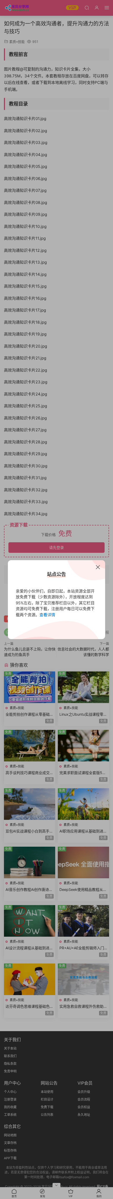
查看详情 (47, 614)
